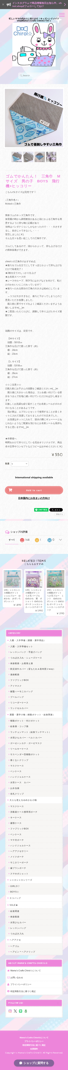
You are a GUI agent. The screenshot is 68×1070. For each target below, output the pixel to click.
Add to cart (34, 490)
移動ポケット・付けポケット (25, 721)
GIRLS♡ (15, 886)
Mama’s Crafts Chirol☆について (25, 970)
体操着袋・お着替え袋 (21, 663)
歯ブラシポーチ (18, 868)
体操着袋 (14, 917)
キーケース (16, 817)
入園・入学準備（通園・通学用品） (28, 640)
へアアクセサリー (19, 851)
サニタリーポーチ (19, 862)
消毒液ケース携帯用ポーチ (23, 812)
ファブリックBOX (19, 680)
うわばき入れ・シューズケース (26, 658)
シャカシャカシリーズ (21, 880)
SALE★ (14, 905)
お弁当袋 (14, 788)
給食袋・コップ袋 (19, 726)
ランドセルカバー (19, 708)
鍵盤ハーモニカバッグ (21, 691)
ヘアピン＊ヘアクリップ (22, 952)
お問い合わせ (16, 977)
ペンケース (16, 771)
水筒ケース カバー (20, 782)
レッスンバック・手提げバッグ (26, 652)
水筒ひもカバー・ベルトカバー (26, 737)
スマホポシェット (19, 873)
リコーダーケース (19, 702)
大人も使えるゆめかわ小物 (23, 800)
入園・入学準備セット (21, 646)
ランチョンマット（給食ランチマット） (30, 732)
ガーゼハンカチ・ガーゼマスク (26, 743)
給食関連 (14, 911)
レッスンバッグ (18, 928)
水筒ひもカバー (18, 922)
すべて (12, 540)
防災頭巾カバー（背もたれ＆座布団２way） (32, 669)
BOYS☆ (14, 892)
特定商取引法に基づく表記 (23, 991)
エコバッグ (15, 898)
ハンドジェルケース (20, 777)
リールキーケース (19, 749)
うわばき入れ (17, 933)
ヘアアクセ (15, 940)
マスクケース (17, 766)
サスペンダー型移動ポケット (25, 754)
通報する (59, 514)
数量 (7, 463)
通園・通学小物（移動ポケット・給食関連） (32, 714)
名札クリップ (17, 794)
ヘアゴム (14, 946)
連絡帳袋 (14, 674)
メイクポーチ (17, 857)
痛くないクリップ (19, 760)
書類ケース (16, 823)
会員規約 (34, 1049)
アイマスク (16, 686)
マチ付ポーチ (17, 840)
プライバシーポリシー (20, 984)
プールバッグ (17, 697)
